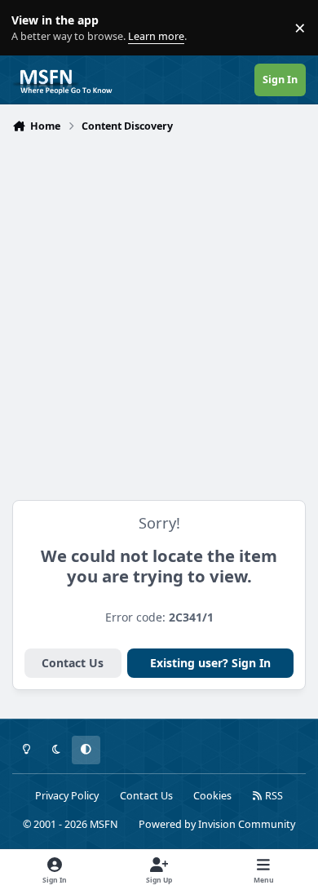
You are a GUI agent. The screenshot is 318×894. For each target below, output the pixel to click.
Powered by (217, 824)
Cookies (212, 796)
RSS (273, 796)
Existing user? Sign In (210, 662)
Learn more (31, 28)
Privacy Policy (67, 796)
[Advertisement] (159, 306)
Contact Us (73, 662)
